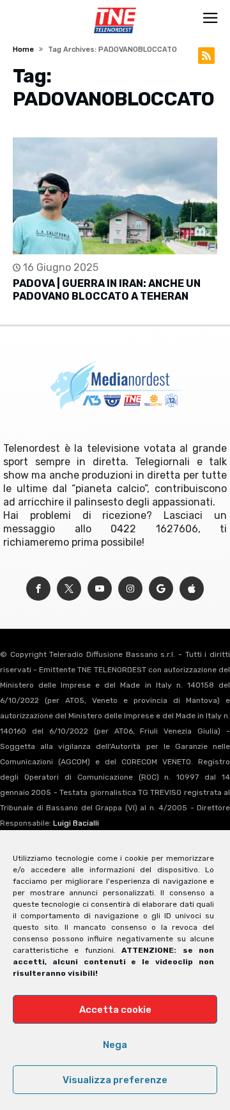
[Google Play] (161, 588)
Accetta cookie (115, 1009)
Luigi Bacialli (76, 823)
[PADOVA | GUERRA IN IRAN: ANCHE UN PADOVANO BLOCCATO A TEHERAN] (115, 195)
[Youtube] (100, 588)
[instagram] (130, 588)
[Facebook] (38, 588)
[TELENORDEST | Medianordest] (114, 8)
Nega (115, 1045)
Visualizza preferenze (115, 1080)
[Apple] (192, 588)
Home (23, 49)
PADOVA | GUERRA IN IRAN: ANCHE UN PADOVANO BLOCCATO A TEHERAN (107, 289)
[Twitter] (69, 588)
